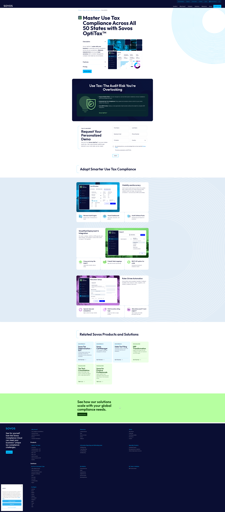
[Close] (21, 486)
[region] (12, 497)
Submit (115, 155)
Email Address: (116, 133)
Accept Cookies (12, 501)
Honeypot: (116, 145)
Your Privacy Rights (12, 507)
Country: (134, 139)
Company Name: (116, 139)
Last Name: (134, 127)
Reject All (12, 504)
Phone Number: (134, 133)
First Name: (116, 127)
